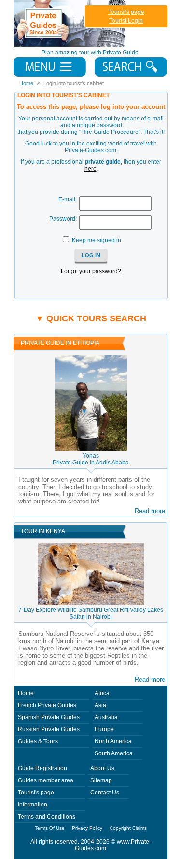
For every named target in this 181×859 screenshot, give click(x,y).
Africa (102, 693)
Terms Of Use (50, 828)
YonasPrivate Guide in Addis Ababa (91, 459)
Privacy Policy (87, 828)
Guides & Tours (38, 741)
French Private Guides (47, 705)
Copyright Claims (128, 828)
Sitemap (101, 780)
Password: (63, 218)
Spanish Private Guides (49, 717)
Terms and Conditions (46, 816)
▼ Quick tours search (90, 318)
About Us (102, 768)
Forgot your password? (91, 271)
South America (114, 753)
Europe (104, 729)
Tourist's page (126, 12)
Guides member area (45, 780)
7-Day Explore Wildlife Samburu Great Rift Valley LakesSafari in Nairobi (90, 613)
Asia (100, 705)
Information (32, 804)
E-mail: (67, 199)
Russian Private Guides (49, 729)
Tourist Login (126, 20)
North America (113, 741)
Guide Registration (42, 768)
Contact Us (104, 792)
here (90, 168)
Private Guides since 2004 (71, 23)
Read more (150, 511)
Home (26, 693)
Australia (106, 717)
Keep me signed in (96, 240)
